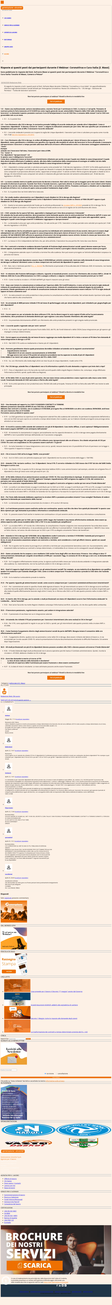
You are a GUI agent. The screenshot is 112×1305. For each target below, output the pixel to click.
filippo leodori (9, 808)
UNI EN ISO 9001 (10, 1211)
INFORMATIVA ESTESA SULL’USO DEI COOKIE (41, 1291)
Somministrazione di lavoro (14, 1195)
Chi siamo (7, 18)
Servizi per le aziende (11, 25)
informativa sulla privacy (55, 1081)
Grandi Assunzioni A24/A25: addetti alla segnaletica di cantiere (54, 1005)
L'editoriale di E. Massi (16, 683)
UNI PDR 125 (9, 1220)
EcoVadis (7, 1222)
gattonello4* (9, 837)
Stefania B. (8, 773)
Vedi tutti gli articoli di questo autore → (16, 700)
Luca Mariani (8, 874)
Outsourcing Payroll (11, 1202)
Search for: (5, 1039)
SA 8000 (7, 1213)
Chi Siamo (8, 1181)
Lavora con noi (9, 1186)
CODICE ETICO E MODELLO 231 (63, 1291)
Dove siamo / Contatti (12, 1183)
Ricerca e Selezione (11, 1197)
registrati (8, 898)
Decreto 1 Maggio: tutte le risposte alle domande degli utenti (54, 1018)
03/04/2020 (5, 82)
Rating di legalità (10, 1218)
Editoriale (8, 39)
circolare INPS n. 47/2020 (72, 205)
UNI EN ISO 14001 (10, 1216)
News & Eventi (9, 1188)
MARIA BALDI (8, 747)
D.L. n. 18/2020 (37, 266)
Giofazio (7, 715)
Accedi (6, 54)
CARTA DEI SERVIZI (88, 1291)
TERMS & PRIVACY (24, 1291)
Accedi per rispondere (22, 719)
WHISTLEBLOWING (77, 1291)
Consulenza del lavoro (12, 1204)
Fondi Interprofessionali (13, 1199)
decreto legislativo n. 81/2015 (23, 135)
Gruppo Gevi (8, 47)
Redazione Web (15, 82)
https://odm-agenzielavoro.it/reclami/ (56, 1282)
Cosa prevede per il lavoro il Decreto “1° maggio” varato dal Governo (56, 991)
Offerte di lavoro (10, 32)
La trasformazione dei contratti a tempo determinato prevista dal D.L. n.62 (59, 1032)
